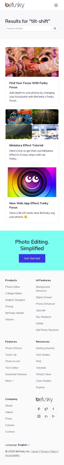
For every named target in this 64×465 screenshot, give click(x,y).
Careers (9, 425)
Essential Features (16, 374)
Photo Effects (13, 348)
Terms (34, 451)
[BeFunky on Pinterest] (39, 409)
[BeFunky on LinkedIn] (46, 416)
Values (9, 412)
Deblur (39, 323)
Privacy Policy (49, 451)
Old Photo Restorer (47, 329)
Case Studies (43, 380)
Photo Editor (12, 286)
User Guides (43, 354)
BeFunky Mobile (14, 312)
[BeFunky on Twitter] (46, 409)
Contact (10, 431)
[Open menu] (56, 5)
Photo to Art (12, 361)
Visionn (9, 319)
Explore (40, 387)
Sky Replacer (43, 316)
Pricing (9, 306)
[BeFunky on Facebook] (53, 409)
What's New (43, 374)
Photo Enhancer (45, 303)
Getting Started (45, 348)
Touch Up (11, 354)
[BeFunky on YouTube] (53, 416)
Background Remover (43, 288)
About (8, 405)
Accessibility (12, 455)
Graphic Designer (15, 299)
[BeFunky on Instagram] (39, 416)
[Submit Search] (55, 28)
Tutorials (41, 367)
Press (8, 418)
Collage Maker (13, 293)
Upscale (40, 310)
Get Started (32, 258)
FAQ (38, 361)
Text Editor (11, 367)
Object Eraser (44, 297)
